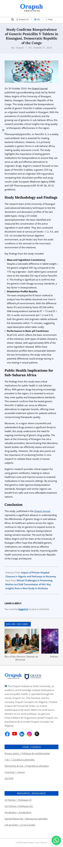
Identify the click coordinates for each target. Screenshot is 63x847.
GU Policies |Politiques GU (19, 806)
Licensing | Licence (15, 772)
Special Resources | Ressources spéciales (26, 818)
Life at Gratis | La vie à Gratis (20, 824)
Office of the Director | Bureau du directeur (18, 658)
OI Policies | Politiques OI (18, 799)
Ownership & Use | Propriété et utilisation (27, 765)
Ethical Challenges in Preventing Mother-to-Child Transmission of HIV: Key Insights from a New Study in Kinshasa (28, 584)
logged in (23, 609)
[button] (56, 840)
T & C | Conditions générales (20, 759)
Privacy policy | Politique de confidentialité (27, 753)
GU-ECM (9, 778)
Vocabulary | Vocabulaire (18, 812)
